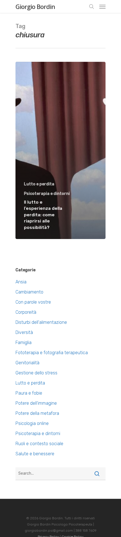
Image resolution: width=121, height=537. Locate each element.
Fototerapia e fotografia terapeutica (51, 352)
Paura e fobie (28, 393)
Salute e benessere (34, 453)
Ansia (20, 282)
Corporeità (25, 312)
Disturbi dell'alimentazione (41, 322)
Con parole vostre (33, 302)
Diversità (24, 332)
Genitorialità (27, 362)
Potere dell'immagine (36, 403)
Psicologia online (32, 423)
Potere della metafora (37, 413)
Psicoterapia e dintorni (47, 193)
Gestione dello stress (36, 373)
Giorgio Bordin (35, 6)
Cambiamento (29, 292)
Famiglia (23, 342)
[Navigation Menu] (102, 6)
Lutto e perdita (39, 184)
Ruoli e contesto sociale (39, 443)
